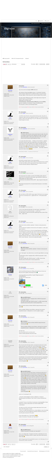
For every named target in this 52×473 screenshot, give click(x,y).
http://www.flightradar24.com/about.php (27, 332)
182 (7, 295)
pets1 (10, 211)
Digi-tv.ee (10, 28)
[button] (37, 64)
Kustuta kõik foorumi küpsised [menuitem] (32, 451)
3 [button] (41, 64)
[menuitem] (4, 457)
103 (7, 344)
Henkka (10, 178)
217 (7, 215)
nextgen (19, 456)
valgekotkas (10, 134)
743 (7, 121)
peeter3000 (10, 90)
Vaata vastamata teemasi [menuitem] (35, 23)
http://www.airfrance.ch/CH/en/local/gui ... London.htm (29, 210)
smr (23, 293)
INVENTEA (15, 456)
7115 (8, 277)
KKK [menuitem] (2, 36)
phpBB (7, 453)
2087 (8, 430)
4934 (8, 181)
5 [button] (44, 64)
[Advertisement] (26, 9)
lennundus (6, 62)
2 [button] (40, 64)
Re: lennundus (22, 112)
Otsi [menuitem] (5, 36)
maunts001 (25, 342)
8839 (8, 93)
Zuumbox (10, 427)
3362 (8, 137)
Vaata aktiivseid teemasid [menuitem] (45, 23)
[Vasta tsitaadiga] (48, 85)
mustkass (10, 274)
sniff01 (10, 117)
